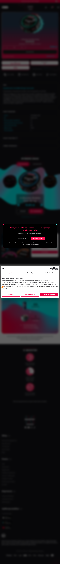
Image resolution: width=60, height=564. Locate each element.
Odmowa (11, 294)
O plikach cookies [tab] (50, 272)
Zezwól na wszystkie (49, 294)
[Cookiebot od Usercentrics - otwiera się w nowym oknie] (51, 268)
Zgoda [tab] (10, 272)
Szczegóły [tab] (30, 272)
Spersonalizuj (29, 294)
